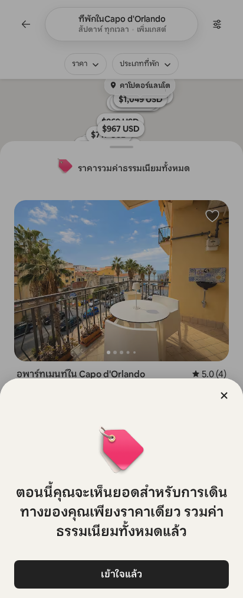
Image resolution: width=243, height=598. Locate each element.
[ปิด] (224, 395)
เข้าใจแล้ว (121, 574)
